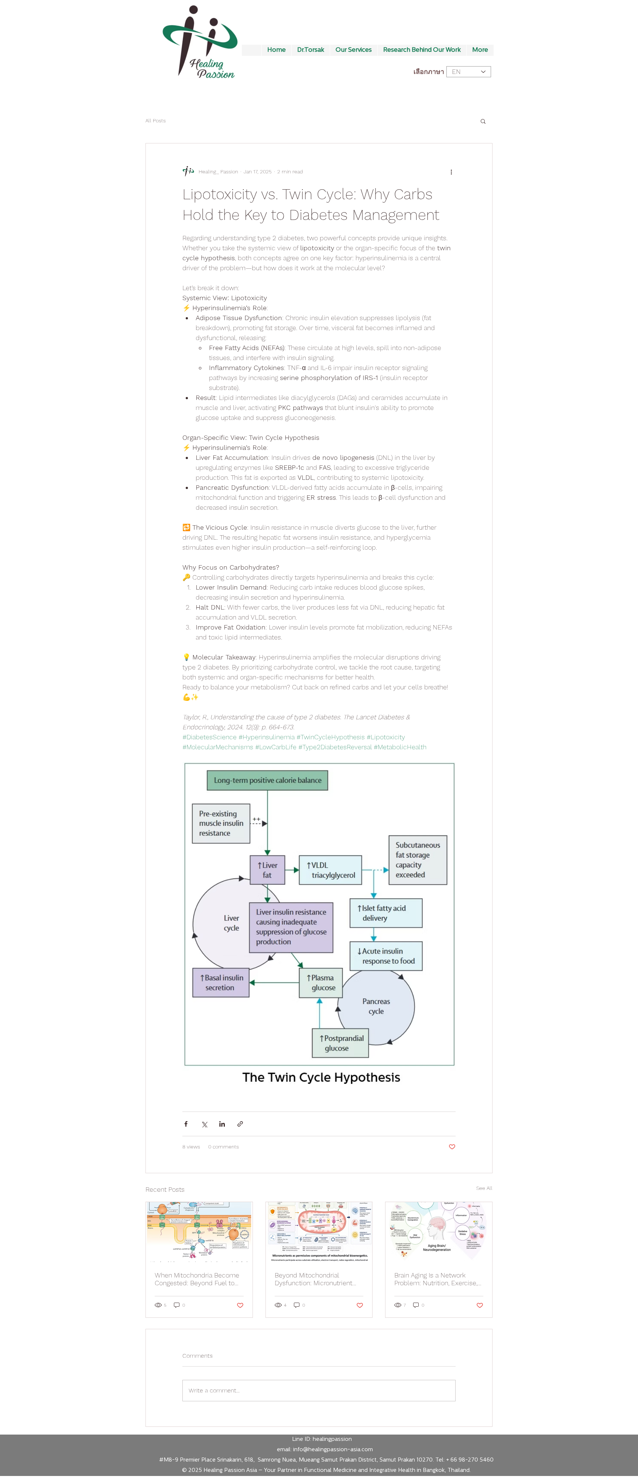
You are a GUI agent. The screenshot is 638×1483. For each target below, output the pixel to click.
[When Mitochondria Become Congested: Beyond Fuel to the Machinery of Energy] (199, 1232)
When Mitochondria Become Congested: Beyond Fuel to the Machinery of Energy (197, 1279)
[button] (483, 121)
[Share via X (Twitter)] (203, 1123)
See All (484, 1188)
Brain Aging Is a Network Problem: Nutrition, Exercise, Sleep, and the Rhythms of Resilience (435, 1279)
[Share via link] (240, 1123)
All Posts (155, 120)
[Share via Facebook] (185, 1123)
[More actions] (451, 171)
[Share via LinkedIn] (222, 1123)
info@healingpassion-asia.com (333, 1450)
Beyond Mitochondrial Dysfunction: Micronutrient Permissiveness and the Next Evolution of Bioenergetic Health (318, 1279)
